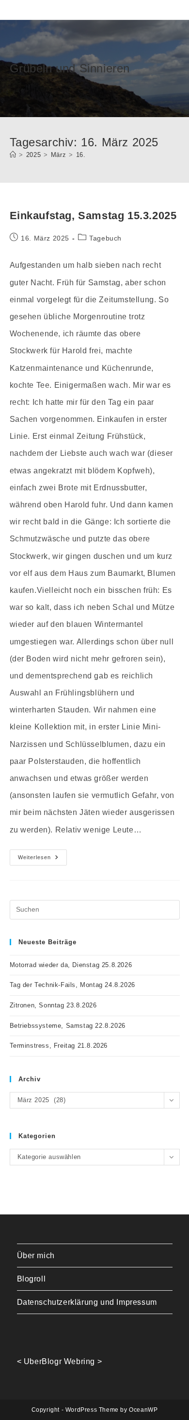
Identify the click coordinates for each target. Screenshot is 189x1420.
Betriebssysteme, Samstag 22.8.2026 (68, 1025)
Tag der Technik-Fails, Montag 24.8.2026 (72, 984)
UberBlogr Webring (59, 1361)
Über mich (36, 1255)
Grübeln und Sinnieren (70, 68)
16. (81, 154)
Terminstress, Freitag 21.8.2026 (59, 1045)
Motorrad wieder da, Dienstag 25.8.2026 (71, 965)
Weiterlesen (42, 860)
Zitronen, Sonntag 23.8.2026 (53, 1005)
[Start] (13, 154)
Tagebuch (105, 238)
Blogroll (31, 1279)
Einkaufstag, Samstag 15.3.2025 (93, 215)
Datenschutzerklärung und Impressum (87, 1302)
